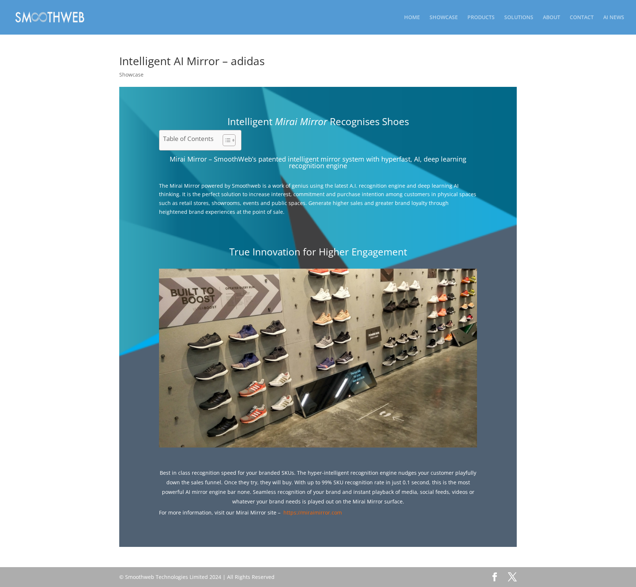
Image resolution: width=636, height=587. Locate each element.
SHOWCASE (444, 18)
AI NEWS (613, 18)
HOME (412, 18)
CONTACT (582, 18)
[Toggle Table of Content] (225, 140)
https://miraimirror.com (312, 512)
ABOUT (551, 18)
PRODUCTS (481, 18)
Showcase (131, 74)
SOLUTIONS (518, 18)
